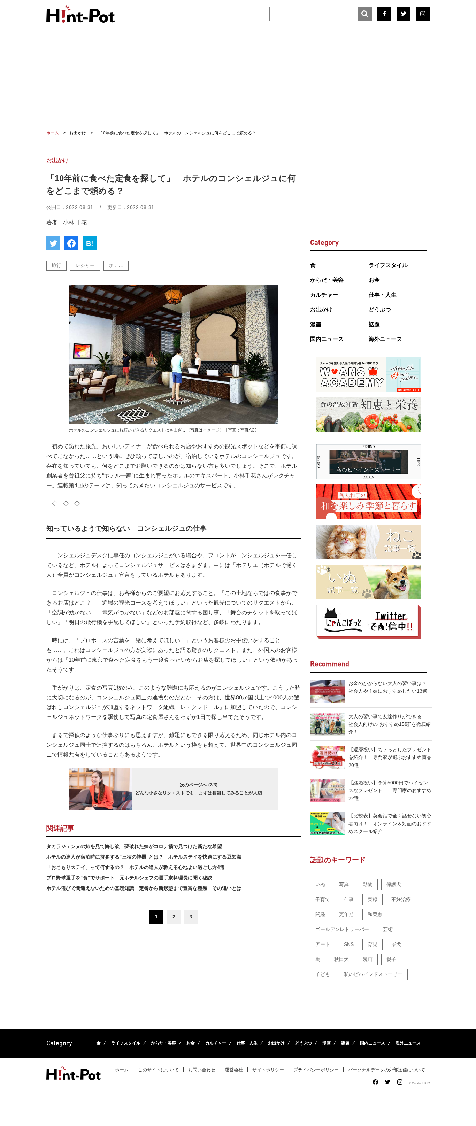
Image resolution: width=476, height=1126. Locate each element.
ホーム (122, 1069)
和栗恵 (375, 914)
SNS (349, 944)
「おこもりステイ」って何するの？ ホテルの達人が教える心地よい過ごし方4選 (135, 867)
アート (322, 944)
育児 (372, 944)
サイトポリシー (268, 1069)
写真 (344, 884)
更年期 (346, 914)
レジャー (85, 265)
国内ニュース (327, 339)
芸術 (388, 929)
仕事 (349, 899)
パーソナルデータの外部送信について (386, 1069)
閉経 (320, 914)
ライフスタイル (388, 265)
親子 (391, 959)
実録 (372, 899)
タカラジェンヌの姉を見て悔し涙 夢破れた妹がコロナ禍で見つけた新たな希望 (134, 846)
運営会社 (234, 1069)
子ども (322, 974)
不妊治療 (401, 899)
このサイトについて (158, 1069)
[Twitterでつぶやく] (53, 243)
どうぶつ (380, 309)
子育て (322, 899)
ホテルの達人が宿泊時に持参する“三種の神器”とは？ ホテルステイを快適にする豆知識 (143, 857)
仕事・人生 (383, 295)
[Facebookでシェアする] (71, 243)
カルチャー (324, 295)
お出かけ (321, 309)
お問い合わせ (201, 1069)
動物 (368, 884)
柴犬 (396, 944)
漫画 (315, 324)
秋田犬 (341, 959)
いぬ (320, 884)
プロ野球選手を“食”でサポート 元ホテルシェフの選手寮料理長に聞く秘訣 (129, 877)
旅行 (56, 265)
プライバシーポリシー (316, 1069)
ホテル (116, 265)
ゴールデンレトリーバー (342, 929)
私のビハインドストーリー (373, 974)
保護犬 (393, 884)
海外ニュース (385, 339)
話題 (374, 324)
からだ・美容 (327, 280)
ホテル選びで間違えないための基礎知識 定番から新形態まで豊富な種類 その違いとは (143, 888)
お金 (374, 280)
